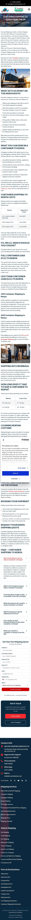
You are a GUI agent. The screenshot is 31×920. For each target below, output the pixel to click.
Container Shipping (7, 794)
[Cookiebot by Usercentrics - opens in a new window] (22, 440)
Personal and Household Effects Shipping (13, 808)
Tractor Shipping (6, 846)
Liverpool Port (5, 880)
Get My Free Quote (15, 689)
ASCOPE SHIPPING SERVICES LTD (16, 746)
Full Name (4, 647)
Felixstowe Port (5, 897)
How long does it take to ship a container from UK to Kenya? (15, 595)
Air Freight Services (7, 804)
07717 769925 (8, 770)
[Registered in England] (2, 754)
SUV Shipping (5, 839)
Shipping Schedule (6, 821)
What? (4, 682)
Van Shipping (5, 832)
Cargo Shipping (5, 801)
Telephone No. (5, 676)
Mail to (7, 773)
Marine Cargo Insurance (8, 814)
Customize (14, 478)
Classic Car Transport (7, 852)
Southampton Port (6, 884)
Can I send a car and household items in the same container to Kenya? (14, 622)
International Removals (8, 811)
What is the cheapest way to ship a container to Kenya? (14, 587)
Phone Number (10, 761)
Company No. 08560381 (11, 757)
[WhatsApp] (2, 766)
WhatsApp (8, 767)
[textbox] (14, 685)
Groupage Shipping (7, 797)
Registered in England (12, 755)
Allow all (15, 473)
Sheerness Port (5, 877)
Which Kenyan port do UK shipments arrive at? (13, 613)
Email (3, 671)
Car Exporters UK (6, 863)
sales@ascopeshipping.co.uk (13, 776)
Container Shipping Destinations (11, 904)
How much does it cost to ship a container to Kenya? (13, 559)
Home (3, 22)
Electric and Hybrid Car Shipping (11, 856)
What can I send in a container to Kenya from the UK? (14, 632)
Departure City (5, 659)
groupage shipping (7, 339)
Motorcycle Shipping (7, 842)
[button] (15, 559)
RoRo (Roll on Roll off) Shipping (10, 791)
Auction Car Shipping (7, 849)
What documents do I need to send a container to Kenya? (14, 604)
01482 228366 (8, 763)
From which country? (7, 653)
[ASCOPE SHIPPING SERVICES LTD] (2, 746)
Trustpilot (15, 58)
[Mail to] (2, 773)
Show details (22, 468)
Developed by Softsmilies (15, 912)
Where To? (5, 665)
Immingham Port (6, 887)
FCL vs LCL (25, 335)
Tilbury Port (4, 874)
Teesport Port (5, 894)
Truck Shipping (5, 836)
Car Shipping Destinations (9, 901)
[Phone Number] (2, 760)
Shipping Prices (5, 818)
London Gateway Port (7, 890)
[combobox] (4, 679)
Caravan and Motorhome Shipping (11, 859)
